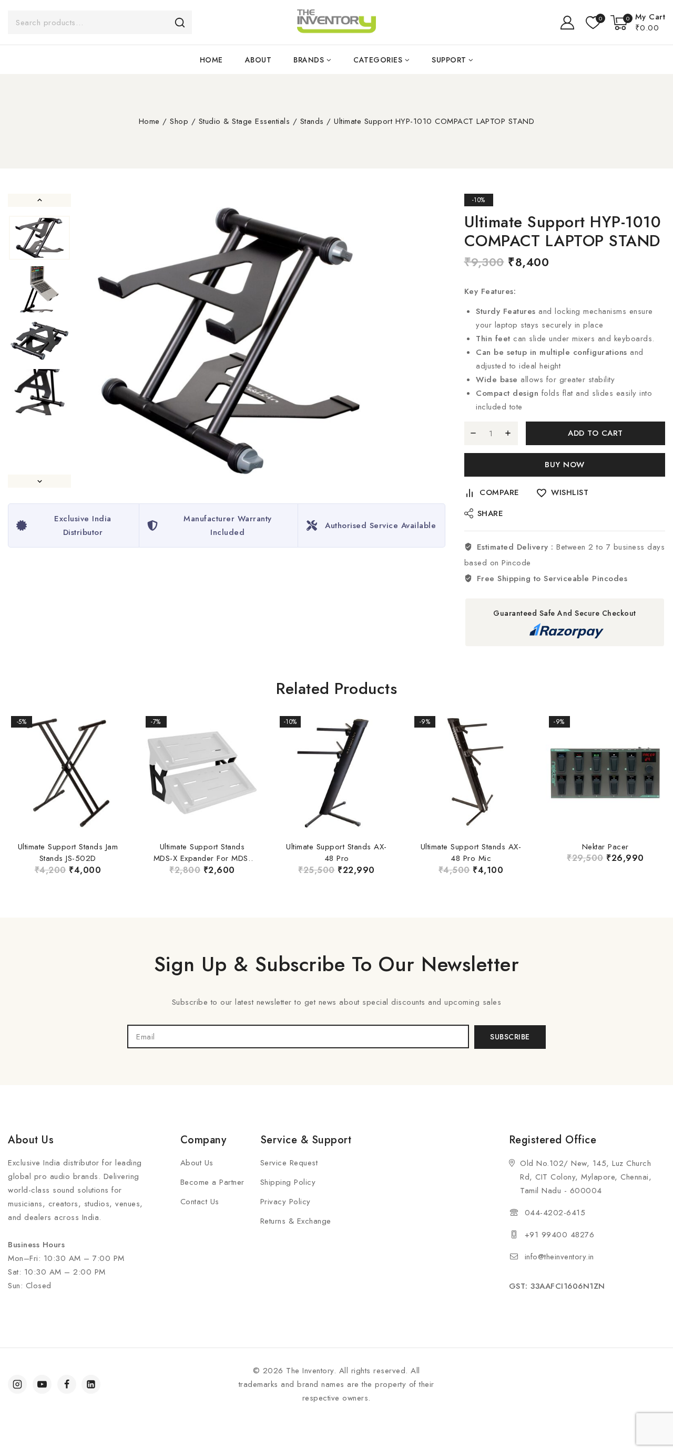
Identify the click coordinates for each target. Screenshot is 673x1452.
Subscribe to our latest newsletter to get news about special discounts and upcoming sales (337, 1002)
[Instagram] (17, 1384)
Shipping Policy (288, 1182)
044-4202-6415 (555, 1212)
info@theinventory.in (559, 1256)
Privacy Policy (285, 1201)
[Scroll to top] (647, 1395)
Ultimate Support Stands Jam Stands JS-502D (68, 853)
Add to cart (595, 433)
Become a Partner (212, 1182)
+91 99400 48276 (560, 1234)
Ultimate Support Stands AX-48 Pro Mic (471, 853)
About (258, 60)
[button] (39, 238)
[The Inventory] (336, 22)
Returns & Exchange (295, 1221)
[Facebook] (66, 1384)
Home (211, 60)
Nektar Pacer (605, 847)
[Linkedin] (90, 1384)
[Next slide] (39, 481)
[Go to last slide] (39, 200)
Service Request (289, 1163)
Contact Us (199, 1201)
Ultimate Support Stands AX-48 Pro (336, 853)
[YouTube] (42, 1384)
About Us (196, 1163)
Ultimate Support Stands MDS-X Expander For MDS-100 (202, 858)
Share (490, 513)
